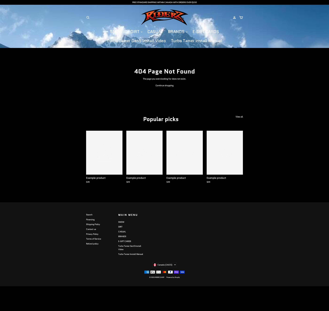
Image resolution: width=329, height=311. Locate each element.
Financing (90, 219)
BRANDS (176, 32)
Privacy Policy (92, 234)
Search (89, 214)
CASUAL (155, 32)
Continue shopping (165, 85)
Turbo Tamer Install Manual (196, 41)
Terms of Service (93, 238)
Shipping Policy (93, 224)
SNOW (116, 32)
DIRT (135, 32)
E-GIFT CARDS (206, 32)
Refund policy (92, 243)
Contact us (91, 229)
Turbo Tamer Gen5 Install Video (136, 41)
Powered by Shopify (173, 277)
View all (239, 116)
